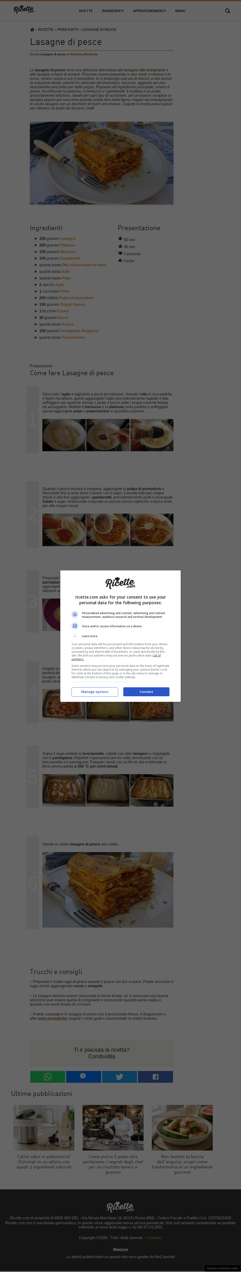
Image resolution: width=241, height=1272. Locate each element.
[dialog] (120, 636)
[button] (120, 636)
